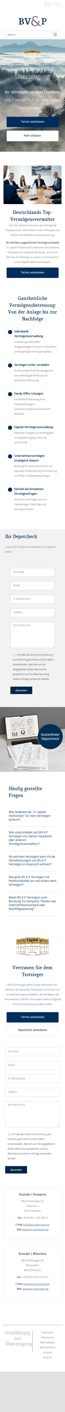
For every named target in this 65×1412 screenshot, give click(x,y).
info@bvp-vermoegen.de (36, 1225)
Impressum (47, 1332)
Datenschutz (47, 1337)
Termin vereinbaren (32, 122)
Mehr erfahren (32, 136)
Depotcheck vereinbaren (32, 1030)
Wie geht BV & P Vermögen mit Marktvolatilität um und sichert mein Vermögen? (32, 881)
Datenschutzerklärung (41, 655)
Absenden (21, 690)
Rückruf (56, 4)
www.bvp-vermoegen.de (36, 1229)
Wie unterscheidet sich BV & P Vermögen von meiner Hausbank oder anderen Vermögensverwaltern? (30, 838)
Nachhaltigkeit (47, 1342)
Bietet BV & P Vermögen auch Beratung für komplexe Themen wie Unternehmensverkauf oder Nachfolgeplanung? (32, 903)
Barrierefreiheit (47, 1347)
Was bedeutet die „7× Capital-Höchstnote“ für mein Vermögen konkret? (29, 816)
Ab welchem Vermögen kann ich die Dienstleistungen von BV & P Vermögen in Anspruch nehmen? (32, 861)
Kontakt (47, 4)
